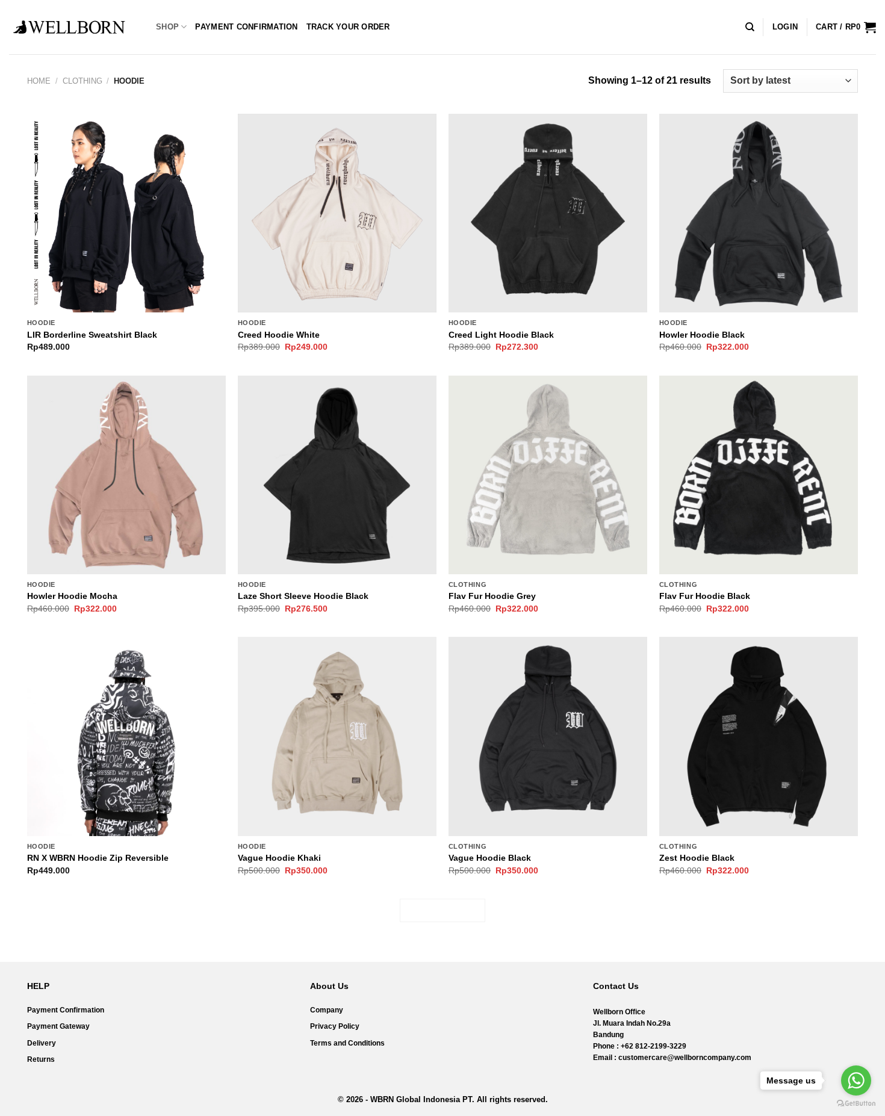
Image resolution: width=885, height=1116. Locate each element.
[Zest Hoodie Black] (758, 736)
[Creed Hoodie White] (337, 213)
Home (39, 80)
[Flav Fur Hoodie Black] (758, 475)
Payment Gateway (58, 1026)
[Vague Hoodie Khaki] (337, 736)
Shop (167, 26)
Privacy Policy (334, 1026)
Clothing (82, 80)
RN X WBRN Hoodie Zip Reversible (98, 858)
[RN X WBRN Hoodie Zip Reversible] (126, 736)
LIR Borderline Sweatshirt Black (92, 334)
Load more (442, 910)
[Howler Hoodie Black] (758, 213)
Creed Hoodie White (279, 334)
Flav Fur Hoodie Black (704, 596)
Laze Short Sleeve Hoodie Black (303, 596)
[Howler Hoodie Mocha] (126, 475)
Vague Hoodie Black (490, 858)
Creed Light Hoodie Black (501, 334)
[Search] (749, 27)
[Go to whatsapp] (856, 1080)
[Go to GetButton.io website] (856, 1104)
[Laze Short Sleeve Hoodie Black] (337, 475)
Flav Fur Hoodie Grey (492, 596)
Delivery (41, 1043)
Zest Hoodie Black (696, 858)
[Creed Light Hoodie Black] (548, 213)
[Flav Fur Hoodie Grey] (548, 475)
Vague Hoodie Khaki (279, 858)
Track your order (348, 26)
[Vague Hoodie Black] (548, 736)
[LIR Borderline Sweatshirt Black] (126, 213)
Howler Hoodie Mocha (72, 596)
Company (326, 1010)
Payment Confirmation (246, 26)
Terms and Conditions (347, 1043)
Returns (41, 1059)
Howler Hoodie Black (702, 334)
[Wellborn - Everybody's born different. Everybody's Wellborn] (69, 27)
